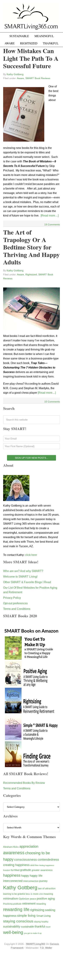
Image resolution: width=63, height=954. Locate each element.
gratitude (25, 869)
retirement (29, 903)
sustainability (11, 926)
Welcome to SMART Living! (20, 576)
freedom (6, 870)
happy (25, 875)
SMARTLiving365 (35, 944)
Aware (20, 78)
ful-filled (15, 870)
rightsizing (37, 910)
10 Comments (52, 401)
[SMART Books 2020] (31, 766)
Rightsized (31, 274)
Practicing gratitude (12, 904)
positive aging (46, 898)
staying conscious (18, 921)
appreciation (28, 846)
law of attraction (46, 888)
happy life (36, 875)
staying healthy (41, 922)
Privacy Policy (12, 597)
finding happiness (46, 865)
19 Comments (52, 224)
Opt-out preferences (15, 603)
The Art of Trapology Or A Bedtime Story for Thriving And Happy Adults (31, 247)
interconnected (12, 881)
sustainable (27, 926)
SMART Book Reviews (37, 78)
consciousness (25, 859)
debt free (34, 865)
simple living (26, 915)
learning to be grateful (14, 894)
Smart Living (43, 915)
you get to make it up (32, 933)
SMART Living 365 (31, 17)
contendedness (48, 859)
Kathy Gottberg (20, 887)
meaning (48, 893)
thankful (40, 926)
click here (31, 554)
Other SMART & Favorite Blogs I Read (27, 582)
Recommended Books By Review (24, 782)
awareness (13, 852)
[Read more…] (50, 215)
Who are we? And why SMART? (23, 571)
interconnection (30, 881)
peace (33, 898)
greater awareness (42, 870)
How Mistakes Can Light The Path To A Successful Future (30, 58)
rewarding (41, 904)
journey (43, 880)
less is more (32, 894)
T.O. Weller (46, 947)
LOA (41, 894)
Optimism (24, 898)
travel (48, 927)
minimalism (10, 898)
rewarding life (16, 909)
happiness (11, 875)
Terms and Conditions (16, 608)
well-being (13, 932)
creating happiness (16, 865)
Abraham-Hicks (11, 847)
